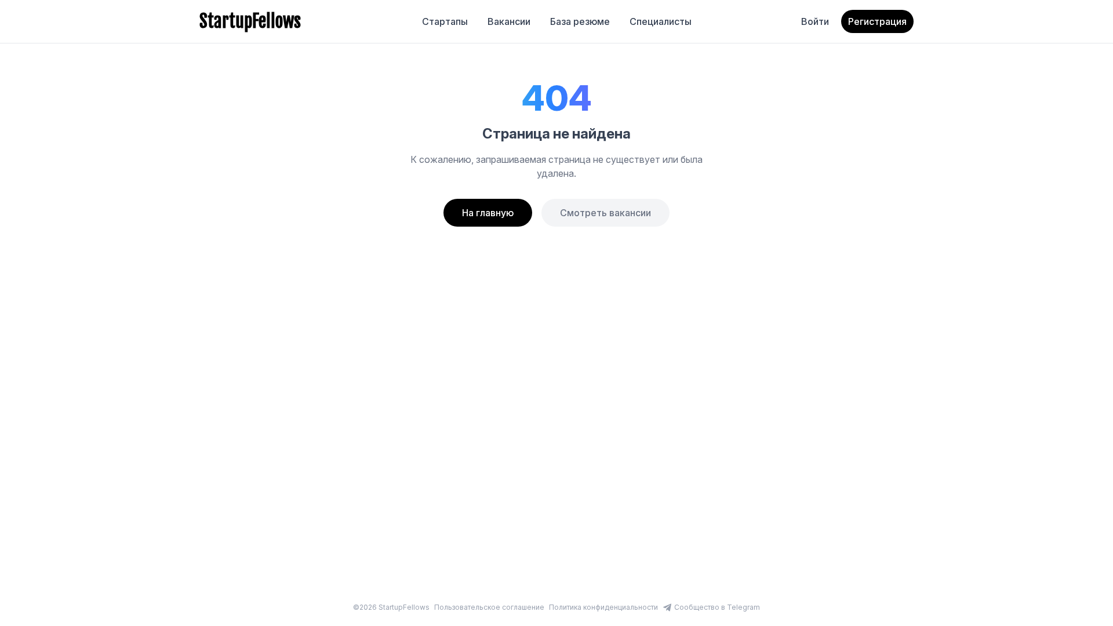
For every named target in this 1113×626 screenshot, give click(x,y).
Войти (815, 21)
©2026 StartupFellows (391, 607)
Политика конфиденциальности (603, 607)
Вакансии (509, 21)
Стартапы (445, 21)
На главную (488, 213)
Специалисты (661, 21)
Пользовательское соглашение (489, 607)
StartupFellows (250, 21)
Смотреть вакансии (605, 213)
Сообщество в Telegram (717, 607)
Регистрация (877, 21)
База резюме (580, 21)
